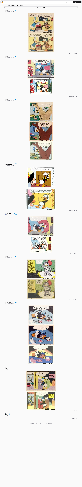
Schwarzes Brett (50, 2)
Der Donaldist (43, 2)
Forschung (36, 2)
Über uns (29, 2)
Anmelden (70, 2)
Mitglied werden (77, 2)
